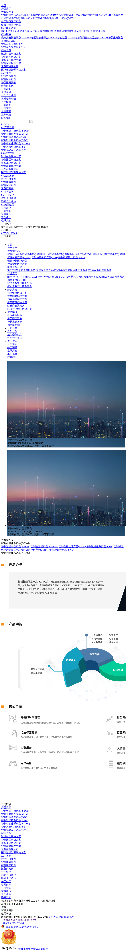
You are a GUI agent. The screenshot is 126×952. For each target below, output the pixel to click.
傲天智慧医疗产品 (11, 21)
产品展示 (6, 8)
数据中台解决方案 (11, 53)
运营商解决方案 (9, 66)
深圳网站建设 (56, 916)
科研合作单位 (8, 98)
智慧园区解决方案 (11, 57)
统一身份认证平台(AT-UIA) (16, 37)
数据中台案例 (8, 76)
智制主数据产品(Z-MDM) (44, 15)
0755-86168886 (9, 233)
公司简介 (6, 105)
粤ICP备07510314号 (12, 923)
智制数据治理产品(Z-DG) (72, 15)
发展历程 (6, 111)
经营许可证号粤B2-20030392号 (18, 920)
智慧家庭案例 (8, 82)
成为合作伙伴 (8, 95)
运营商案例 (7, 85)
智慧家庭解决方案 (11, 63)
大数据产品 (7, 12)
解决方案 (6, 50)
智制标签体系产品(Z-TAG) (15, 143)
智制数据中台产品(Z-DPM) (15, 15)
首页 (3, 5)
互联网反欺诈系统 (40, 31)
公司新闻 (6, 89)
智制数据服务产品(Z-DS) (99, 15)
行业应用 (6, 34)
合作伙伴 (6, 92)
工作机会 (6, 114)
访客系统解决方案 (11, 60)
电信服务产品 (8, 28)
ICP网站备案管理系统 (93, 31)
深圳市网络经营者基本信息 (32, 949)
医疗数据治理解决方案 (13, 69)
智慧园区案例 (8, 79)
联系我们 (6, 118)
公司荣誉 (6, 108)
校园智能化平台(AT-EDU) (45, 37)
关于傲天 (6, 101)
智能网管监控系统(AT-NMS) (92, 37)
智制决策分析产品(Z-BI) (34, 18)
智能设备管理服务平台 (13, 44)
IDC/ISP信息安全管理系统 (15, 31)
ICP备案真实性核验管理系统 (65, 31)
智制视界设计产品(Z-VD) (60, 18)
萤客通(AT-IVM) (68, 37)
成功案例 (6, 73)
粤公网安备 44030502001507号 (21, 927)
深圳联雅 (69, 916)
